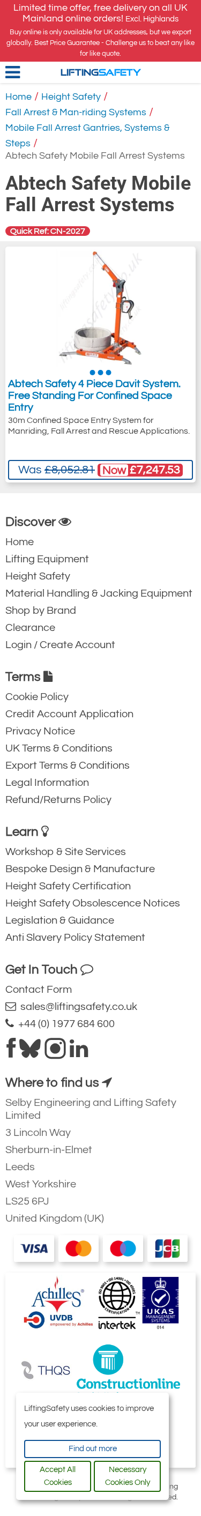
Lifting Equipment (47, 559)
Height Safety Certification (68, 886)
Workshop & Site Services (65, 851)
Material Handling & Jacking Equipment (98, 593)
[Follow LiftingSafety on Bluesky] (30, 1052)
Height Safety (71, 97)
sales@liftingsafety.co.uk (76, 1006)
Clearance (30, 627)
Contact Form (38, 989)
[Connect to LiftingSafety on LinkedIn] (79, 1052)
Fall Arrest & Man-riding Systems (75, 112)
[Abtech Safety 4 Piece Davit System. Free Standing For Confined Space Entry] (100, 308)
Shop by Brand (40, 610)
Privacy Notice (40, 731)
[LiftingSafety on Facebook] (11, 1052)
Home (18, 97)
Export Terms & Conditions (67, 765)
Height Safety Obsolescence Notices (92, 903)
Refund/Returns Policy (58, 799)
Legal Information (47, 782)
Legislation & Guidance (59, 920)
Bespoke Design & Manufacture (80, 869)
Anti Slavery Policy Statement (75, 937)
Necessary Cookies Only (127, 1476)
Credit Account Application (69, 714)
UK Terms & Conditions (59, 748)
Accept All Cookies (58, 1476)
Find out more (93, 1449)
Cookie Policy (37, 697)
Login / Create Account (60, 645)
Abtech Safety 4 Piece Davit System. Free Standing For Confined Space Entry (94, 395)
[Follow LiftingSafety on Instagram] (55, 1052)
